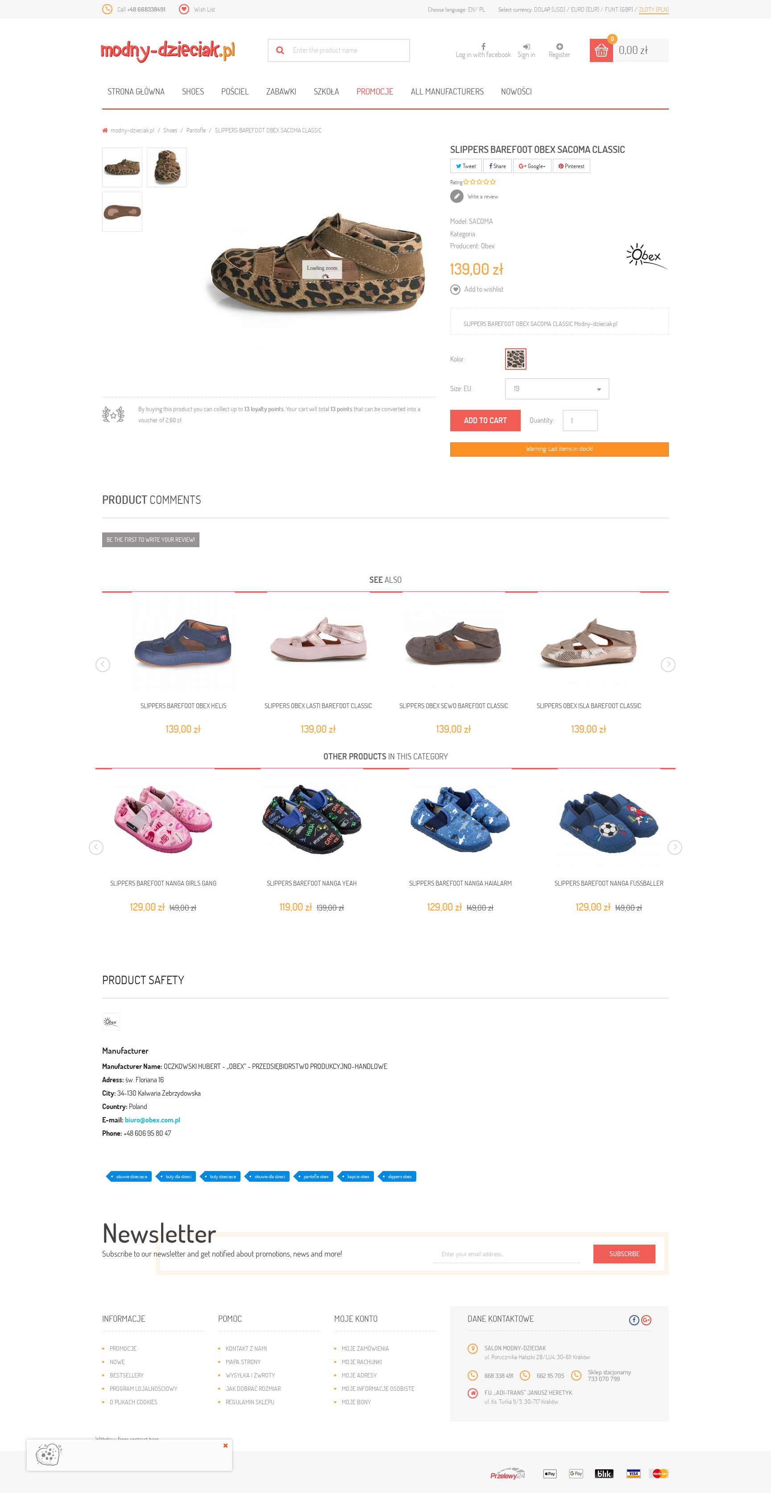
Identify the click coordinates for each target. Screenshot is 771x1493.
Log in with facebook (483, 50)
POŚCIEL (235, 91)
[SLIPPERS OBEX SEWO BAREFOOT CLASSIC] (453, 643)
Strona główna (136, 91)
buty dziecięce (223, 1176)
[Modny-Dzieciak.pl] (168, 52)
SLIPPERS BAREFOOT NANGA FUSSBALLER (609, 883)
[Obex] (111, 1020)
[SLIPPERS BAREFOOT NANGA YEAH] (311, 819)
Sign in (526, 54)
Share (499, 166)
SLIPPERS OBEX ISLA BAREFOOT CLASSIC (589, 705)
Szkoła (326, 91)
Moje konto (355, 1318)
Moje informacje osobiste (378, 1388)
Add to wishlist (483, 288)
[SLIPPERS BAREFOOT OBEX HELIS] (183, 643)
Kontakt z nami (246, 1348)
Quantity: (542, 420)
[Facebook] (634, 1320)
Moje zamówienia (365, 1348)
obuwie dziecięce (131, 1176)
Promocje (375, 91)
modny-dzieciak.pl (131, 130)
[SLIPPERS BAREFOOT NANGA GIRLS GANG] (163, 819)
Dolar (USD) (550, 9)
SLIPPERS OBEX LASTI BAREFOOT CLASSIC (318, 705)
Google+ (536, 166)
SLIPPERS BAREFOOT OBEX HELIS (183, 705)
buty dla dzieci (178, 1176)
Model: (459, 221)
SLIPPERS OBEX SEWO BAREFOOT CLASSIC (453, 705)
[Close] (225, 1445)
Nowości (516, 91)
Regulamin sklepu (250, 1402)
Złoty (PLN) (654, 9)
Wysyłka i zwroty (250, 1375)
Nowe (117, 1361)
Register (559, 54)
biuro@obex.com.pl (152, 1119)
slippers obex (400, 1176)
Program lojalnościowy (143, 1388)
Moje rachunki (362, 1361)
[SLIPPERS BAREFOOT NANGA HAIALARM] (460, 819)
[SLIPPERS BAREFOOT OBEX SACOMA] (122, 168)
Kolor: (457, 358)
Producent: (465, 245)
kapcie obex (358, 1176)
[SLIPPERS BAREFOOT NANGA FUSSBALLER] (608, 819)
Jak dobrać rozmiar (253, 1388)
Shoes (193, 91)
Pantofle (196, 130)
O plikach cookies (134, 1402)
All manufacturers (447, 91)
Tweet (468, 166)
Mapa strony (243, 1361)
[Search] (280, 50)
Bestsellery (127, 1375)
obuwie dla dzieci (270, 1176)
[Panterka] (515, 359)
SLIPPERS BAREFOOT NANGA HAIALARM (460, 883)
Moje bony (356, 1402)
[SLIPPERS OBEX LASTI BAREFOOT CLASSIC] (318, 643)
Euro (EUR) (586, 9)
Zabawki (281, 91)
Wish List (204, 9)
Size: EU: (461, 388)
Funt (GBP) (619, 9)
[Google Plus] (646, 1320)
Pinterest (574, 166)
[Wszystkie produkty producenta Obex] (647, 254)
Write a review (482, 196)
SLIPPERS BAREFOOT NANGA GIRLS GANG (163, 883)
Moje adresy (359, 1375)
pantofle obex (316, 1176)
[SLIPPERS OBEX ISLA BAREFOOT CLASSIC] (589, 643)
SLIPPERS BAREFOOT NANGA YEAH (312, 883)
